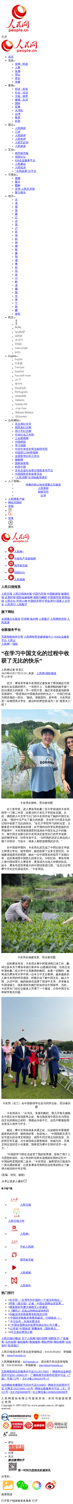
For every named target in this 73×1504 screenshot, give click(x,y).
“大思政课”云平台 (25, 171)
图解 (17, 185)
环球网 (25, 618)
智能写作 (43, 491)
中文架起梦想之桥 (22, 1332)
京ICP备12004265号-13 (35, 1378)
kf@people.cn (30, 1361)
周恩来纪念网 (23, 427)
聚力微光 (20, 192)
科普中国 (20, 466)
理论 (17, 74)
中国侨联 (20, 441)
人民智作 (25, 1285)
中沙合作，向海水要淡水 (25, 1321)
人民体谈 (20, 146)
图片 (17, 181)
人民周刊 (10, 604)
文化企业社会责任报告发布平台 (34, 470)
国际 (17, 103)
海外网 (34, 618)
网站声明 (46, 1341)
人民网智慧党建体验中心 (39, 636)
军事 (17, 106)
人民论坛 (10, 600)
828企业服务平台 (25, 160)
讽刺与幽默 (40, 597)
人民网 (5, 643)
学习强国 (20, 445)
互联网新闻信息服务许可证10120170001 (25, 1371)
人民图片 (44, 618)
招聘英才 (53, 1338)
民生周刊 (50, 600)
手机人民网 (27, 1246)
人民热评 (20, 138)
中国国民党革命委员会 (28, 473)
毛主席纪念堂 (23, 424)
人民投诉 (20, 167)
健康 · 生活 (21, 99)
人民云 (11, 640)
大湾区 (19, 110)
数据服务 (34, 1341)
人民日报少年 (16, 1220)
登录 (11, 518)
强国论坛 (20, 156)
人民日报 (6, 593)
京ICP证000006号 (20, 1392)
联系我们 (13, 1345)
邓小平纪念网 (23, 431)
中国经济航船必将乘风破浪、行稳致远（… (36, 1317)
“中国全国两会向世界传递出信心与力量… (35, 1324)
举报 (11, 506)
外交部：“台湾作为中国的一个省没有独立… (36, 1300)
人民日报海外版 (22, 593)
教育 (17, 117)
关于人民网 (28, 1338)
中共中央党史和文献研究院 (31, 449)
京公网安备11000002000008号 (50, 1392)
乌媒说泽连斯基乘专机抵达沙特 (29, 1314)
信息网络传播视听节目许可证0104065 (23, 1384)
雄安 (17, 313)
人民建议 (20, 163)
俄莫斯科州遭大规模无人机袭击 (29, 1307)
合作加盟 (10, 1341)
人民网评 (20, 128)
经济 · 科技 (21, 89)
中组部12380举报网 (26, 452)
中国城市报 (54, 597)
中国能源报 (53, 593)
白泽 (43, 495)
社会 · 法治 (21, 92)
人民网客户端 (16, 498)
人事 (17, 67)
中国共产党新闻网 (25, 558)
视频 (17, 178)
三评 (17, 131)
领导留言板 (22, 153)
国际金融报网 (24, 597)
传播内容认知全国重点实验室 (43, 484)
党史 (17, 78)
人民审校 (43, 488)
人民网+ (19, 551)
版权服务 (22, 1341)
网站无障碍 (15, 502)
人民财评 (20, 135)
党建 (17, 81)
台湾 (17, 114)
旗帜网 (19, 459)
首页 (11, 56)
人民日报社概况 (10, 1338)
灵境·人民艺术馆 (25, 188)
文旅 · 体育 (21, 96)
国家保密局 (22, 463)
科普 (17, 121)
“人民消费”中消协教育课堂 (31, 477)
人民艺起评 (22, 142)
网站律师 (58, 1341)
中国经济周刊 (36, 600)
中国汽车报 (39, 593)
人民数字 (21, 604)
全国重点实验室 (10, 618)
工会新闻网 (22, 438)
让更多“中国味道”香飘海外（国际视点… (34, 1328)
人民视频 (19, 579)
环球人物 (21, 600)
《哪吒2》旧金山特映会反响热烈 (29, 1310)
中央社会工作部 (24, 434)
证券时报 (10, 597)
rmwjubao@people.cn (51, 1365)
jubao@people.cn (16, 1355)
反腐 (17, 71)
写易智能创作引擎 (12, 636)
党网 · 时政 (21, 64)
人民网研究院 (58, 618)
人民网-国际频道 (46, 673)
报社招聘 (41, 1338)
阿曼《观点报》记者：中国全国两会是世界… (37, 1303)
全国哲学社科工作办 (27, 456)
